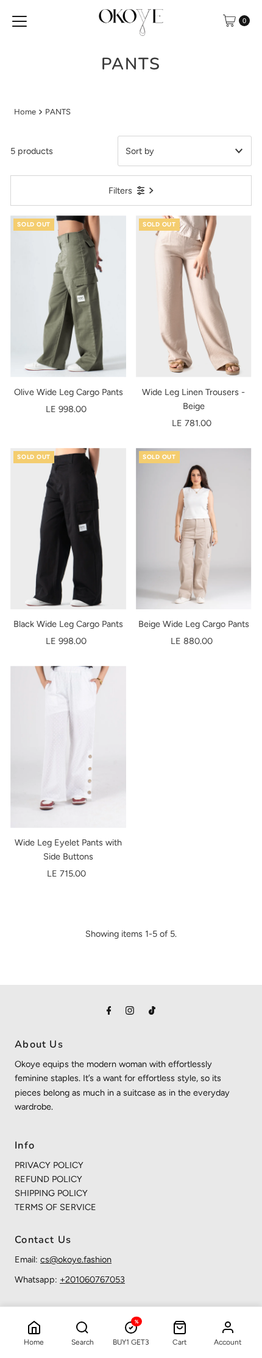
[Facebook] (109, 1010)
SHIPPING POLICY (51, 1193)
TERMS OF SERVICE (55, 1207)
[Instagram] (130, 1010)
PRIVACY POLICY (49, 1165)
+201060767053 (92, 1279)
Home (25, 111)
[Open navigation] (19, 20)
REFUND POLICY (48, 1179)
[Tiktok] (152, 1010)
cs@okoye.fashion (76, 1259)
